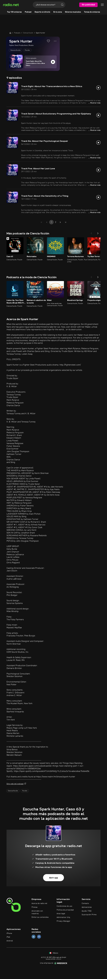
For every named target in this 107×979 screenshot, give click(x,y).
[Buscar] (62, 4)
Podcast (28, 12)
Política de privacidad (65, 910)
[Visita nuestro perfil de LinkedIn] (33, 936)
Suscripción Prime (89, 915)
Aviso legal (61, 914)
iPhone (9, 933)
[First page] (41, 222)
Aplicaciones (87, 907)
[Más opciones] (55, 41)
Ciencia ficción (15, 50)
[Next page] (60, 222)
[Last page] (65, 222)
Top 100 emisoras (14, 12)
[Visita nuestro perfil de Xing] (39, 936)
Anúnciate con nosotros (37, 912)
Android (10, 941)
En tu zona (57, 12)
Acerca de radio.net (39, 903)
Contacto (85, 903)
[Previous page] (47, 222)
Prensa (34, 907)
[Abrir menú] (102, 4)
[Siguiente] (97, 232)
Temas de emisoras (92, 12)
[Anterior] (91, 232)
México (55, 953)
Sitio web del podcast (15, 784)
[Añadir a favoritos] (48, 41)
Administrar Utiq (63, 917)
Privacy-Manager (63, 921)
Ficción (27, 50)
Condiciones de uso (64, 906)
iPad (8, 937)
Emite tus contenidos (40, 917)
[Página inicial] (10, 33)
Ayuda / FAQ (86, 911)
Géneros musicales (73, 12)
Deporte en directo (42, 12)
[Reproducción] (53, 62)
